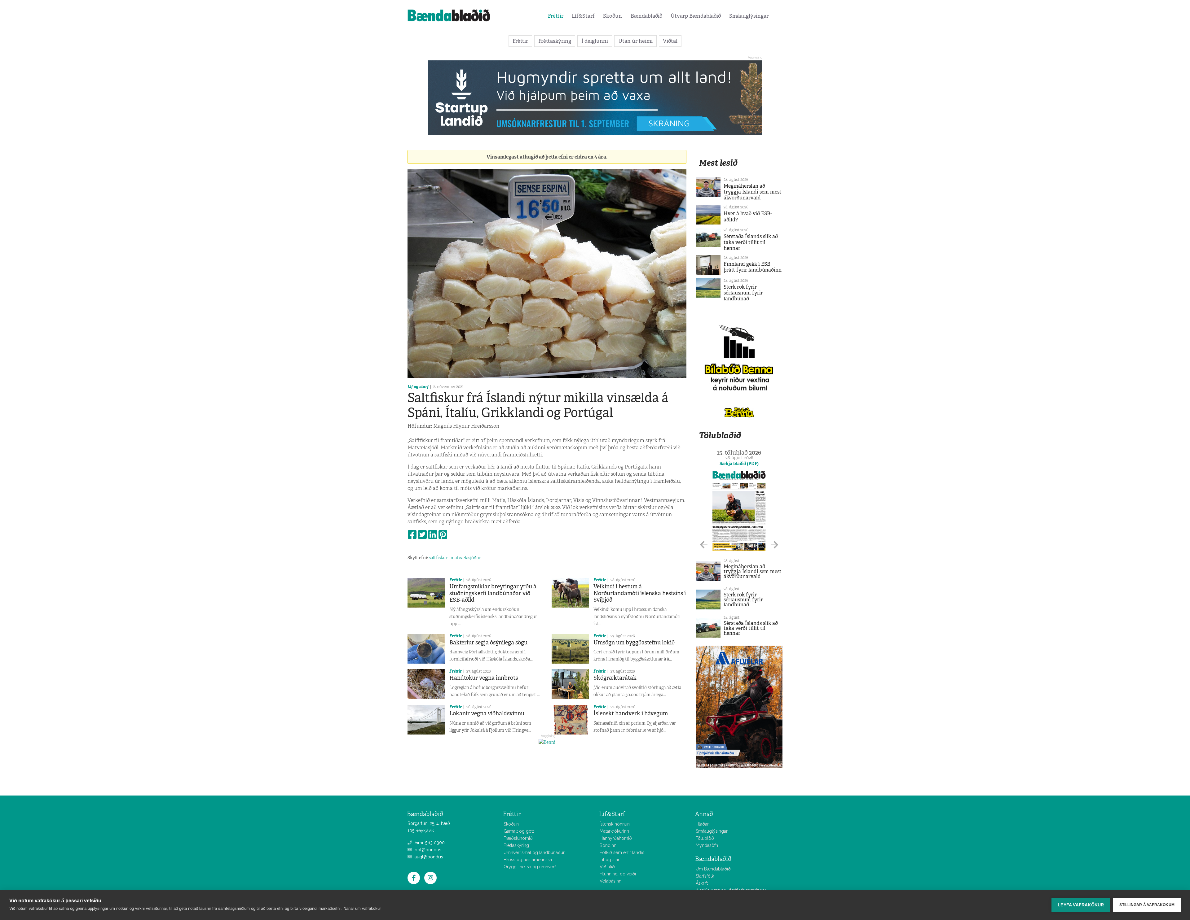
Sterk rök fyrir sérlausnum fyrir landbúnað (743, 293)
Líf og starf (418, 386)
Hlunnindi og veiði (618, 873)
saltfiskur (438, 557)
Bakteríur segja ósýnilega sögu (488, 642)
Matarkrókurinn (614, 831)
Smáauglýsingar (749, 15)
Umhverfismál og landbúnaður (534, 852)
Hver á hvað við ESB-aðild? (748, 216)
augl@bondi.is (428, 856)
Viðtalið (607, 866)
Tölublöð (705, 838)
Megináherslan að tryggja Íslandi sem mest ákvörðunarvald (753, 192)
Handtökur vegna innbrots (483, 678)
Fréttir (555, 15)
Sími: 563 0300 (429, 842)
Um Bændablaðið (713, 868)
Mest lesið (718, 162)
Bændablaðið (646, 15)
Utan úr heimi (635, 40)
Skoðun (612, 15)
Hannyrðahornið (616, 838)
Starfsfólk (705, 876)
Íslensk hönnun (615, 824)
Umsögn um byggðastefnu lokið (634, 642)
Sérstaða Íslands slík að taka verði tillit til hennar (751, 242)
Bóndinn (608, 845)
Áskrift (702, 883)
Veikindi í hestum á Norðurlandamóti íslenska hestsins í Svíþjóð (639, 593)
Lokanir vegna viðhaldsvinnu (486, 713)
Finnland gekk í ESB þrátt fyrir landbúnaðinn (753, 267)
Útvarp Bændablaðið (696, 15)
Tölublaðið (720, 435)
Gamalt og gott (519, 831)
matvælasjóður (466, 557)
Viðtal (670, 40)
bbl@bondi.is (427, 849)
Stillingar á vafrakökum (1147, 905)
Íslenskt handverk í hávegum (630, 713)
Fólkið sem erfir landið (622, 852)
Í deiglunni (594, 40)
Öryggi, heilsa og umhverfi (530, 866)
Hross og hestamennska (528, 859)
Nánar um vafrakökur (362, 908)
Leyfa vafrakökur (1081, 905)
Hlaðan (703, 824)
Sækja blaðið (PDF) (739, 463)
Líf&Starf (583, 15)
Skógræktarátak (615, 678)
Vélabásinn (610, 881)
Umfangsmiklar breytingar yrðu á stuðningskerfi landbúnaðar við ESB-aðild (492, 593)
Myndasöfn (707, 845)
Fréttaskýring (554, 40)
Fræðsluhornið (518, 838)
